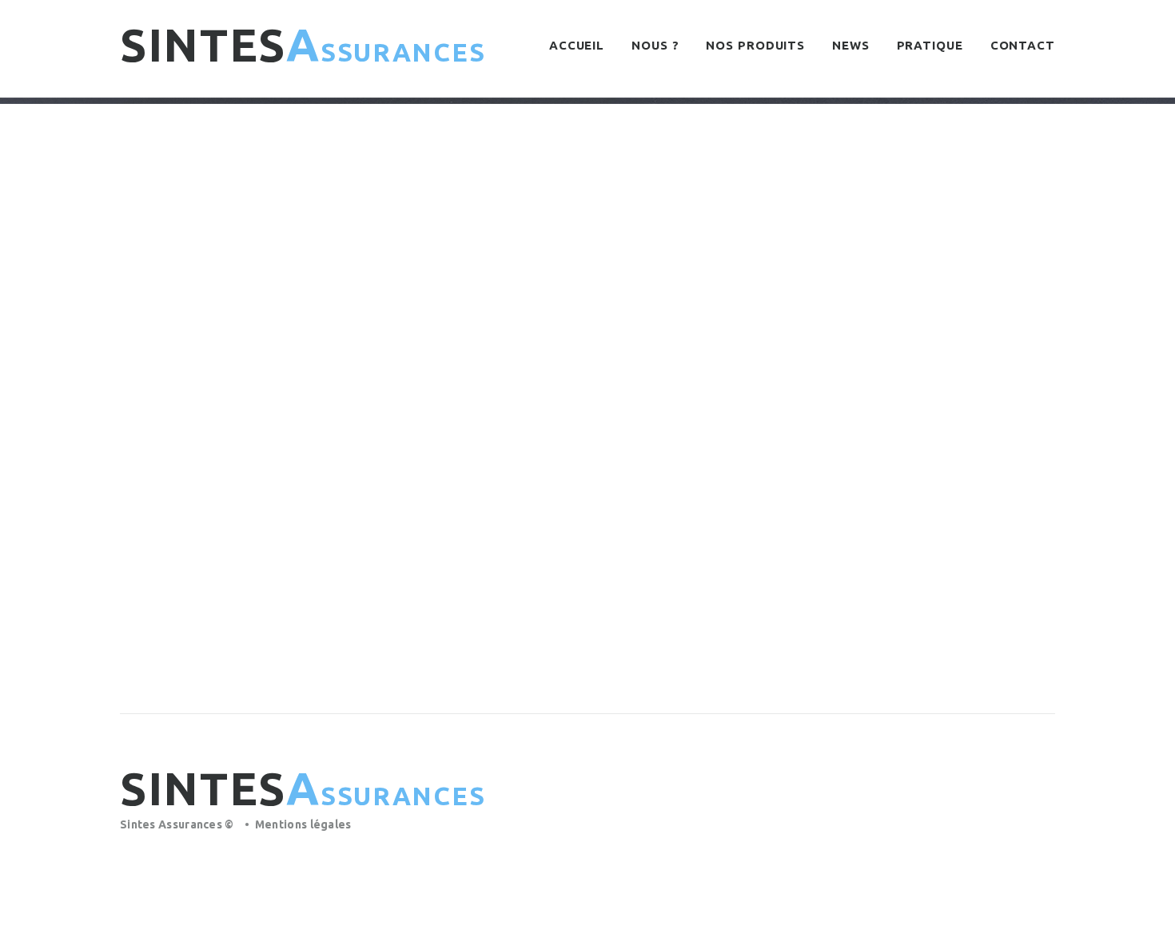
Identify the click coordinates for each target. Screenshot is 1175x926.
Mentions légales (303, 824)
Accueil (576, 45)
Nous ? (655, 45)
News (851, 45)
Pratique (930, 45)
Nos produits (755, 45)
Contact (1022, 45)
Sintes (302, 44)
